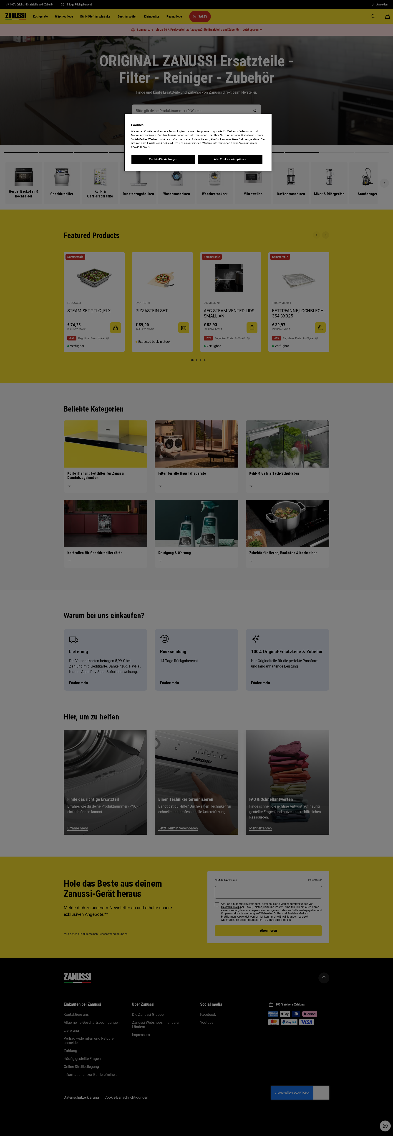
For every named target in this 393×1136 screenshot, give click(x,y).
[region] (198, 142)
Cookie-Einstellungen (163, 159)
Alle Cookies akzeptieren (230, 159)
